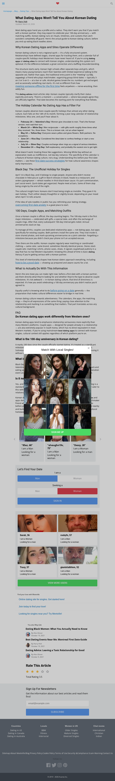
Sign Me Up (57, 432)
